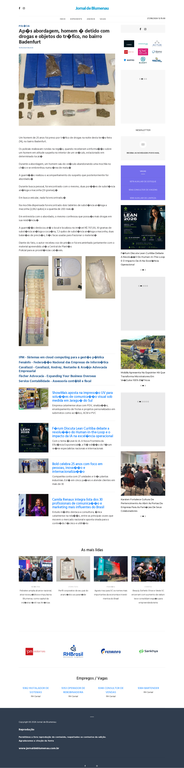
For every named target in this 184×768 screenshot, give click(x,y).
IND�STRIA (35, 586)
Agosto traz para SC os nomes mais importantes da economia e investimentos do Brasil (110, 594)
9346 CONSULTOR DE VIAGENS (143, 190)
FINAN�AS (111, 586)
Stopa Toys (73, 586)
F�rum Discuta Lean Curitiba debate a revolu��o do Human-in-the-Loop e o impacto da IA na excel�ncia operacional (82, 432)
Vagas (103, 19)
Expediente (76, 19)
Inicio (62, 19)
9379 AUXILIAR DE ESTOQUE (143, 181)
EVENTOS (148, 586)
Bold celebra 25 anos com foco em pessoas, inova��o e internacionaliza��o (77, 468)
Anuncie (91, 19)
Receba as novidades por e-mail (143, 153)
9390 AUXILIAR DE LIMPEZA (143, 198)
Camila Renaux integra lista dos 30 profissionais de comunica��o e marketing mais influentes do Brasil (78, 503)
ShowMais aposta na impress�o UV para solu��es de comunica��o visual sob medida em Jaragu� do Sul (82, 397)
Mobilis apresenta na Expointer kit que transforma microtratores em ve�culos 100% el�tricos (143, 376)
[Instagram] (24, 8)
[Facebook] (19, 8)
